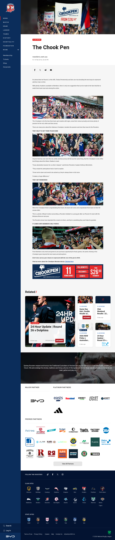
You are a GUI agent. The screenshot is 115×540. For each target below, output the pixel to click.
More (5, 50)
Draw (5, 26)
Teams (6, 34)
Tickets (6, 59)
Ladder (6, 30)
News (5, 18)
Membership (7, 55)
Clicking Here (69, 261)
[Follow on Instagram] (62, 474)
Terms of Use (28, 534)
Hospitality (8, 42)
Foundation (8, 46)
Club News (37, 40)
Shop (5, 63)
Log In (8, 530)
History (7, 38)
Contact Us (59, 534)
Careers (47, 534)
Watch (6, 22)
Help (52, 534)
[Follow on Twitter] (58, 474)
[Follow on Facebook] (53, 474)
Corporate (7, 67)
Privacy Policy (38, 534)
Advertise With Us (69, 534)
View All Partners (68, 464)
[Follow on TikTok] (48, 474)
